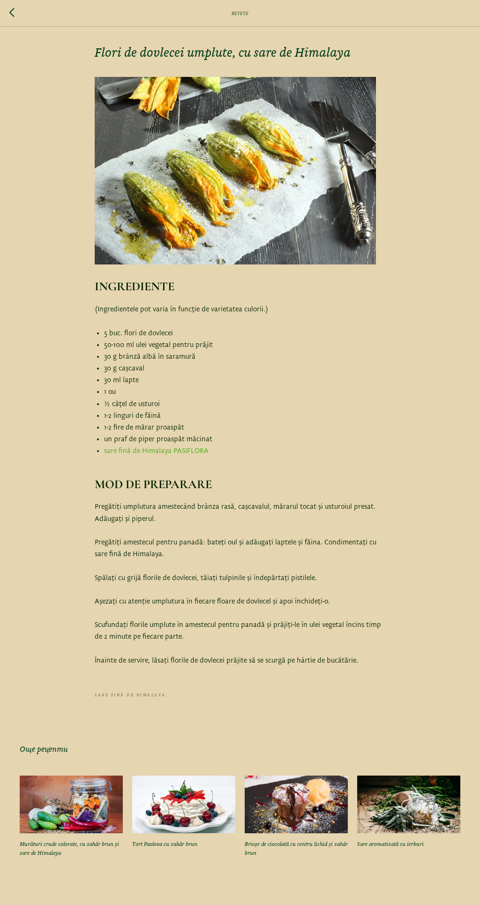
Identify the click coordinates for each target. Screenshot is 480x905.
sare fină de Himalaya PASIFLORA (156, 451)
